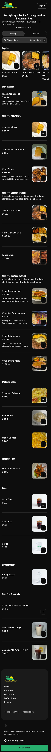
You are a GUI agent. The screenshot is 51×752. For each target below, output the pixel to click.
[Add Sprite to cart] (43, 550)
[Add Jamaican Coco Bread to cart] (43, 156)
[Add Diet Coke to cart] (43, 528)
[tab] (13, 33)
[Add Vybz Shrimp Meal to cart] (43, 367)
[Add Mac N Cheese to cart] (43, 444)
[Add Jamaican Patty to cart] (16, 66)
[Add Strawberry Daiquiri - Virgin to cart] (43, 611)
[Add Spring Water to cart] (43, 581)
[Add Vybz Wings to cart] (43, 178)
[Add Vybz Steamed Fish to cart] (43, 300)
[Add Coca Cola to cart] (43, 505)
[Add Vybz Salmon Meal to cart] (43, 345)
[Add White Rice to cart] (43, 421)
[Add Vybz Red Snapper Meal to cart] (43, 322)
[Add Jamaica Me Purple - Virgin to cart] (43, 656)
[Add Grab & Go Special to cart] (43, 102)
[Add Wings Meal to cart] (43, 261)
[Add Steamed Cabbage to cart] (43, 399)
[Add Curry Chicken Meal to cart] (43, 239)
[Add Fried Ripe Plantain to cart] (43, 475)
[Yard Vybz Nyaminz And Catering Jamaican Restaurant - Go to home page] (9, 5)
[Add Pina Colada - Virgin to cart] (43, 634)
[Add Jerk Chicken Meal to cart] (36, 66)
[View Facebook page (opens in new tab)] (5, 725)
